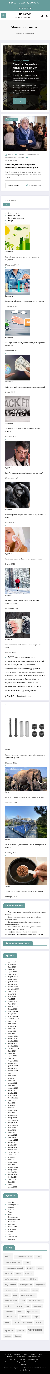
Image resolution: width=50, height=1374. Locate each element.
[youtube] (30, 8)
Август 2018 (12, 1179)
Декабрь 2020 (13, 1120)
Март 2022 (12, 1086)
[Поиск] (42, 16)
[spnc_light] (46, 16)
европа (26, 665)
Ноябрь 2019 (12, 1147)
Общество (11, 1222)
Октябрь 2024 (13, 1016)
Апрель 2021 (12, 1110)
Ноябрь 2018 (12, 1174)
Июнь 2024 (12, 1026)
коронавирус (26, 675)
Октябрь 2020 (13, 1125)
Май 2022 (11, 1081)
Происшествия (17, 60)
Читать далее (19, 101)
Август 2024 (12, 1021)
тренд (17, 690)
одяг (38, 679)
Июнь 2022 (12, 1078)
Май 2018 (11, 1184)
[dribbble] (25, 8)
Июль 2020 (12, 1128)
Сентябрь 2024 (13, 1019)
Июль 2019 (11, 1157)
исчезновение (32, 672)
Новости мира (13, 1217)
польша (24, 682)
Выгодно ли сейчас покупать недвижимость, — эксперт (24, 301)
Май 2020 (11, 1132)
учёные (22, 696)
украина (12, 695)
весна (23, 661)
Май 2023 (11, 1053)
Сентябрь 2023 (13, 1048)
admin (17, 75)
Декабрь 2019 (12, 1145)
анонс (33, 657)
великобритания (18, 78)
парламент (17, 682)
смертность (21, 687)
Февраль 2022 (13, 1088)
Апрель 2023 (12, 1056)
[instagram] (28, 8)
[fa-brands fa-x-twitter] (22, 8)
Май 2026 (11, 969)
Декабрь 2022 (13, 1066)
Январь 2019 (12, 1170)
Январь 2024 (12, 1038)
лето (7, 679)
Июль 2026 (12, 964)
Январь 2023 (12, 1063)
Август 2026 (12, 962)
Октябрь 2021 (12, 1095)
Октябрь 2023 (13, 1046)
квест (12, 675)
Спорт (10, 1234)
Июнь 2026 (12, 967)
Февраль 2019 (13, 1167)
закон (20, 669)
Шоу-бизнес (12, 1237)
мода (33, 679)
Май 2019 (11, 1160)
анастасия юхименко (23, 657)
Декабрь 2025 (13, 982)
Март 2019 (11, 1165)
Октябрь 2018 (12, 1177)
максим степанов (15, 679)
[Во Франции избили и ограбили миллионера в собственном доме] (25, 133)
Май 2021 (11, 1108)
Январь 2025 (12, 1009)
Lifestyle (11, 1202)
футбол (28, 696)
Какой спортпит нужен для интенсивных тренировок (24, 891)
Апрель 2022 (12, 1083)
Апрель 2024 (12, 1031)
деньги (20, 664)
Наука (7, 792)
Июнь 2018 (11, 1182)
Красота (11, 1209)
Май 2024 (11, 1029)
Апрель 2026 (12, 972)
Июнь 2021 (11, 1105)
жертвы (32, 664)
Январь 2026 (12, 979)
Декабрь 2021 (12, 1093)
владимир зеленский (35, 661)
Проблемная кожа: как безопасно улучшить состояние (24, 559)
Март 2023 (12, 1058)
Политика (11, 1224)
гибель (13, 665)
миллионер (29, 78)
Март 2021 (11, 1113)
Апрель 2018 (12, 1187)
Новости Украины (14, 1219)
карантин (42, 672)
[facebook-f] (19, 8)
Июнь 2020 (12, 1130)
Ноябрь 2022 (12, 1068)
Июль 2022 (12, 1076)
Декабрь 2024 (13, 1011)
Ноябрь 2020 (12, 1123)
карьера (7, 675)
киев (17, 675)
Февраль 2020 (13, 1140)
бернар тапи (23, 154)
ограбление (10, 157)
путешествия (10, 686)
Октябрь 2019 (12, 1150)
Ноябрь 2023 (12, 1043)
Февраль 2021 (13, 1115)
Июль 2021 (11, 1103)
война (8, 664)
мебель (26, 679)
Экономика (9, 252)
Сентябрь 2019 (13, 1152)
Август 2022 (12, 1073)
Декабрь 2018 (12, 1172)
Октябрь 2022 (13, 1071)
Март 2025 (12, 1004)
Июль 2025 (12, 994)
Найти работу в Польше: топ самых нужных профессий (25, 387)
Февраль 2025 (13, 1006)
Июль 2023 (12, 1051)
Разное (7, 750)
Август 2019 (12, 1155)
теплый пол (9, 691)
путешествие (33, 682)
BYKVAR (25, 14)
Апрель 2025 (12, 1001)
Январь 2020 (12, 1142)
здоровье (34, 668)
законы (25, 668)
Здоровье (8, 468)
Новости (10, 1357)
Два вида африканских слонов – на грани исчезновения (25, 797)
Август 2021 (12, 1100)
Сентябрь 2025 (13, 989)
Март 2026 (12, 974)
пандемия (8, 682)
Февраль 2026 (13, 977)
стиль (33, 686)
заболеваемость (11, 669)
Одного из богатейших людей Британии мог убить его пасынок (26, 68)
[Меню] (3, 15)
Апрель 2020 (12, 1135)
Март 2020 (12, 1137)
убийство (21, 81)
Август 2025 (12, 991)
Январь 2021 (12, 1118)
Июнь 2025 (12, 996)
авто (11, 657)
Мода (10, 1212)
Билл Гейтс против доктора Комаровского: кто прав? (24, 473)
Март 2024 (12, 1034)
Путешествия (12, 1229)
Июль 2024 (12, 1024)
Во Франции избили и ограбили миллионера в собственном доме (21, 166)
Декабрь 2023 (13, 1041)
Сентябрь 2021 (13, 1098)
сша (38, 686)
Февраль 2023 (13, 1061)
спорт (28, 687)
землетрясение (11, 672)
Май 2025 (11, 999)
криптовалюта (39, 675)
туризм (25, 690)
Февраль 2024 (13, 1036)
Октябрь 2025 (13, 987)
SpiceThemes (26, 1370)
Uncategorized (13, 1204)
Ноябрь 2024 (12, 1014)
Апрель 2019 (12, 1162)
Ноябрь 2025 (12, 984)
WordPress (27, 1368)
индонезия (21, 672)
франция (20, 157)
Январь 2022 (12, 1090)
